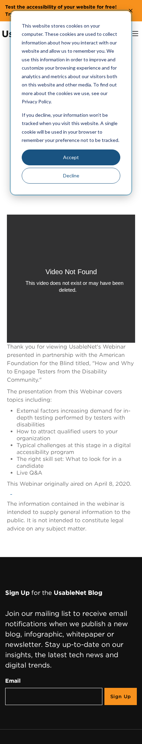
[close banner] (130, 10)
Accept (71, 157)
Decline (71, 175)
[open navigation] (135, 33)
